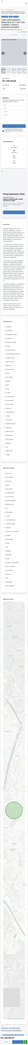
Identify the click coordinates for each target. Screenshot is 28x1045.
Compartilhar (15, 34)
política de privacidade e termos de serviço (14, 132)
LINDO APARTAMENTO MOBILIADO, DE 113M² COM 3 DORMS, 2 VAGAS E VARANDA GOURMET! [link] (13, 12)
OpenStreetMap (16, 1018)
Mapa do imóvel (8, 599)
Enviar (14, 126)
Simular (14, 212)
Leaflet (10, 1018)
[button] (2, 53)
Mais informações (8, 468)
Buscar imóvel (9, 10)
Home (2, 10)
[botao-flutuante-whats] (25, 1042)
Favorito (24, 34)
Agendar (18, 1042)
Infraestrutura (7, 321)
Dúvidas (6, 1042)
